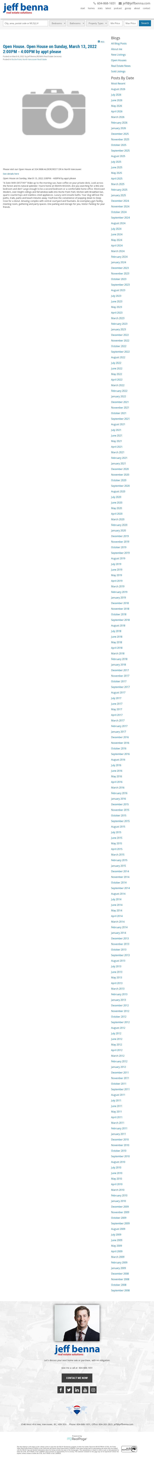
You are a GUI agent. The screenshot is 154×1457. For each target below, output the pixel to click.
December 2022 (120, 335)
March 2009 (117, 1257)
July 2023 (116, 296)
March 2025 (117, 184)
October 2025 (118, 145)
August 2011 (118, 1095)
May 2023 (116, 307)
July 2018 (116, 631)
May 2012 (116, 1044)
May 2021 (116, 441)
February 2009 (119, 1262)
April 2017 (116, 715)
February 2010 (119, 1195)
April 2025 (116, 178)
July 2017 (116, 698)
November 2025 (120, 139)
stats (100, 8)
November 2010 (120, 1145)
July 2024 (116, 228)
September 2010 (120, 1156)
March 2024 (117, 251)
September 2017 (120, 687)
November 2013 (120, 944)
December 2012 (120, 1005)
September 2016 (120, 754)
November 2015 (120, 810)
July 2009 (116, 1234)
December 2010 (120, 1139)
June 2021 (116, 435)
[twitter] (69, 1389)
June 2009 (116, 1240)
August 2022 (118, 357)
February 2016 (119, 793)
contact (146, 8)
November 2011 (120, 1078)
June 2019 (116, 569)
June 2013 (116, 972)
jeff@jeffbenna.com (123, 1424)
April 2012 (116, 1050)
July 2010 (116, 1167)
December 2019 (120, 536)
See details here (11, 173)
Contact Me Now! (77, 1378)
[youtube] (85, 1389)
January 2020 (118, 530)
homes (91, 8)
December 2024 (120, 201)
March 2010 (117, 1190)
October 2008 (118, 1285)
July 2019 (116, 564)
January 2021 (118, 463)
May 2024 (116, 240)
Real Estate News (121, 66)
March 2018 (117, 653)
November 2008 (120, 1279)
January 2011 (118, 1134)
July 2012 (116, 1033)
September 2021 (120, 418)
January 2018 (118, 664)
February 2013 (119, 994)
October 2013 (118, 949)
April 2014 (116, 916)
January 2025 (118, 195)
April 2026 (116, 111)
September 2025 (120, 150)
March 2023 (117, 318)
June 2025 (116, 167)
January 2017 (118, 731)
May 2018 (116, 642)
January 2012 (118, 1067)
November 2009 (120, 1212)
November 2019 (120, 541)
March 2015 (117, 854)
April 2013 (116, 983)
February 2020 (119, 525)
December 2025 (120, 133)
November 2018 (120, 608)
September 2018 (120, 620)
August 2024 (118, 223)
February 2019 (119, 592)
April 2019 (116, 580)
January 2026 (118, 128)
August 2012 (118, 1027)
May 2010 (116, 1178)
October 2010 (118, 1150)
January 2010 (118, 1201)
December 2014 (120, 871)
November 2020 (120, 474)
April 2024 (116, 245)
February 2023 (119, 323)
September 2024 (120, 217)
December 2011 (120, 1072)
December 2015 (120, 804)
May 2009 (116, 1245)
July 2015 (116, 832)
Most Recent (118, 83)
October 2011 (118, 1083)
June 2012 (116, 1039)
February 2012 (119, 1061)
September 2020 (120, 485)
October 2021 (118, 413)
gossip (128, 8)
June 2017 (116, 703)
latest (108, 8)
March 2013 (117, 988)
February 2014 (119, 927)
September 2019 (120, 553)
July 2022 (116, 363)
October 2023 (118, 279)
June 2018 (116, 636)
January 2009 (118, 1268)
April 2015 (116, 849)
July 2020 (116, 497)
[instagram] (93, 1389)
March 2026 (117, 117)
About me (116, 49)
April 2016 (116, 782)
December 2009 (120, 1206)
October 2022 (118, 346)
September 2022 (120, 351)
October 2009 (118, 1217)
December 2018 (120, 603)
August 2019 (118, 558)
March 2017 (117, 720)
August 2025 (118, 156)
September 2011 (120, 1089)
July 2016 (116, 765)
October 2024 (118, 212)
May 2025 (116, 173)
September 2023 (120, 284)
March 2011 (117, 1122)
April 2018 (116, 648)
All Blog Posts (119, 43)
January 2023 (118, 329)
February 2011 (119, 1128)
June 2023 (116, 301)
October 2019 (118, 547)
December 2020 (120, 469)
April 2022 (116, 379)
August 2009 (118, 1229)
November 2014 (120, 877)
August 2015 (118, 826)
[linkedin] (77, 1389)
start (82, 8)
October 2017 (118, 681)
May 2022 (116, 374)
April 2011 (116, 1117)
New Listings (118, 54)
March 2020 (117, 519)
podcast (118, 8)
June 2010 (116, 1173)
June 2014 (116, 905)
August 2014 (118, 893)
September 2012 (120, 1022)
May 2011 (116, 1111)
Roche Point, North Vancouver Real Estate (29, 59)
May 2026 (116, 106)
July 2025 (116, 161)
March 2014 (117, 921)
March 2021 (117, 452)
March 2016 (117, 787)
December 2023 (120, 268)
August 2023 (118, 290)
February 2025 (119, 189)
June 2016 (116, 770)
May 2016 (116, 776)
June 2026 (116, 100)
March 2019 (117, 586)
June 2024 (116, 234)
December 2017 (120, 670)
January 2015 (118, 865)
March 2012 (117, 1055)
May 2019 (116, 575)
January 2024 (118, 262)
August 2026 (118, 89)
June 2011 (116, 1106)
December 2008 (120, 1273)
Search (145, 23)
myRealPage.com (77, 1439)
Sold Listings (118, 71)
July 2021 (116, 430)
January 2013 (118, 1000)
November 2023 (120, 273)
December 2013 (120, 938)
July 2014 (116, 899)
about (137, 8)
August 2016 (118, 759)
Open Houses (118, 60)
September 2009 (120, 1223)
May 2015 (116, 843)
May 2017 (116, 709)
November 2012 (120, 1011)
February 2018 (119, 659)
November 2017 (120, 675)
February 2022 (119, 390)
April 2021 (116, 446)
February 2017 (119, 726)
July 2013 (116, 966)
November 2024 (120, 206)
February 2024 (119, 256)
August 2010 (118, 1162)
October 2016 (118, 748)
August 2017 (118, 692)
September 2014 (120, 888)
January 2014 (118, 932)
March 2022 (117, 385)
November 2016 (120, 743)
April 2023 (116, 312)
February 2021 (119, 458)
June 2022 (116, 368)
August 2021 (118, 424)
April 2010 (116, 1184)
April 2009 (116, 1251)
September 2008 (120, 1290)
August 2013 (118, 960)
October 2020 (118, 480)
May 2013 (116, 977)
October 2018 (118, 614)
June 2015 (116, 837)
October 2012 (118, 1016)
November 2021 (120, 407)
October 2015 (118, 815)
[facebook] (60, 1389)
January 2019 (118, 597)
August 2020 (118, 491)
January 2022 (118, 396)
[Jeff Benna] (25, 15)
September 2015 (120, 821)
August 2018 (118, 625)
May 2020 (116, 508)
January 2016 (118, 798)
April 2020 (116, 513)
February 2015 (119, 860)
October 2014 (118, 882)
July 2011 (116, 1100)
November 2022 (120, 340)
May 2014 (116, 910)
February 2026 (119, 122)
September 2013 (120, 955)
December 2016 (120, 737)
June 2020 (116, 502)
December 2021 (120, 402)
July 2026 (116, 94)
